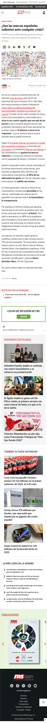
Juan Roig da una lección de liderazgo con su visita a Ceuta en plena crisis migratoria (23, 586)
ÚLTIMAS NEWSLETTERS (24, 7)
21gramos (6, 149)
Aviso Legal (23, 701)
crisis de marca (16, 98)
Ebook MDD (42, 2)
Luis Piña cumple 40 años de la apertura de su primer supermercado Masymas (21, 593)
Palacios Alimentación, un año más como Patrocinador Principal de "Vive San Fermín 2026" (23, 437)
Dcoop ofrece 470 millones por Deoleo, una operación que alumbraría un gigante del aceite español (21, 514)
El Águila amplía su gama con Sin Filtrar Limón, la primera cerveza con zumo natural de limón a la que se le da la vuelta (23, 402)
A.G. (9, 86)
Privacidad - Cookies (24, 710)
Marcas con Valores (35, 149)
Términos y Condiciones (23, 707)
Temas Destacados (9, 2)
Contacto (23, 696)
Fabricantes (7, 21)
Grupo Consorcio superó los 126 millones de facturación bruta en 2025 (20, 549)
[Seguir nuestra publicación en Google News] (4, 47)
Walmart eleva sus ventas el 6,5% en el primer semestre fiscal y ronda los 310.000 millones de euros (21, 578)
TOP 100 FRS (33, 2)
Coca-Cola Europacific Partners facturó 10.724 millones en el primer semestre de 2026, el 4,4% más (22, 481)
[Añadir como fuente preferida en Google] (43, 702)
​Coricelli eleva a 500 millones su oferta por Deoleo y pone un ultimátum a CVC (23, 570)
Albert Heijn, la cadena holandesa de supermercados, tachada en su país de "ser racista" (21, 111)
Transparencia (23, 704)
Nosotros (23, 698)
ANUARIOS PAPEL (7, 7)
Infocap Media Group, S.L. (26, 715)
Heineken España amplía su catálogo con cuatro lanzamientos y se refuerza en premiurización (23, 369)
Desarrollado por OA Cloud (23, 719)
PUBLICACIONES (10, 614)
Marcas (14, 278)
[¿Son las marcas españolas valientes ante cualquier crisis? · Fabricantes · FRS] (23, 13)
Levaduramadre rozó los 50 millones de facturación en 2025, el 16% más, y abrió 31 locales (23, 600)
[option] (23, 641)
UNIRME (23, 316)
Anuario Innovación (22, 2)
